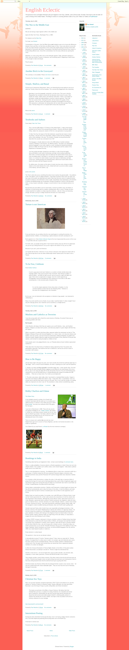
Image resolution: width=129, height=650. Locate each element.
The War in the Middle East (37, 25)
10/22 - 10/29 (84, 60)
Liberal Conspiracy (97, 48)
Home (51, 630)
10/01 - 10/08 (84, 71)
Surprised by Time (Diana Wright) (96, 75)
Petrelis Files (95, 85)
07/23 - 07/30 (84, 107)
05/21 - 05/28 (84, 220)
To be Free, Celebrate (34, 264)
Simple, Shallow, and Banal (37, 84)
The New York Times (97, 69)
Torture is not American (35, 204)
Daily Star (38, 38)
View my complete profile (91, 26)
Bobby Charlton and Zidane (37, 391)
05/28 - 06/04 (84, 217)
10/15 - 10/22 (84, 64)
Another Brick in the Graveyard (38, 71)
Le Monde (45, 426)
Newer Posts (30, 630)
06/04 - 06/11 (84, 213)
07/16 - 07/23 (84, 110)
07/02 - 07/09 (84, 199)
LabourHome (95, 40)
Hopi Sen (94, 45)
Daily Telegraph (96, 72)
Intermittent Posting (33, 613)
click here (48, 74)
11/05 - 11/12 (84, 53)
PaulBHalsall (93, 16)
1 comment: (47, 78)
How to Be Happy (33, 359)
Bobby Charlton (45, 410)
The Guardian (95, 67)
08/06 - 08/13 (84, 100)
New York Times (36, 123)
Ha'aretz (35, 41)
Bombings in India (33, 458)
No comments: (48, 65)
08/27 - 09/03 (84, 89)
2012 (82, 38)
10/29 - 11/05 (84, 57)
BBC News (95, 64)
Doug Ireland (95, 82)
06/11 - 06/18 (84, 210)
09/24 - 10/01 (84, 74)
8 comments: (48, 258)
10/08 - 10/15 (84, 67)
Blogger (72, 646)
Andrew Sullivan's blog (44, 239)
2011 (82, 40)
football (30, 404)
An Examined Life (96, 87)
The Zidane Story (29, 396)
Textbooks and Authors (35, 119)
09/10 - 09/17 (84, 82)
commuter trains (69, 462)
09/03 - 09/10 (84, 85)
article (33, 110)
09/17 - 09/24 (84, 78)
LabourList (94, 38)
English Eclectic (42, 10)
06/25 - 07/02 (84, 203)
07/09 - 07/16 (84, 114)
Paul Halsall (90, 24)
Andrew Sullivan (32, 267)
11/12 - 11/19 (84, 49)
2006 (82, 47)
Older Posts (72, 630)
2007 (82, 44)
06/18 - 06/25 (84, 206)
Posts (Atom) (54, 636)
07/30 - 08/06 (84, 103)
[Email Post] (54, 65)
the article (32, 171)
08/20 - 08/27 (84, 92)
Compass (94, 43)
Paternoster (95, 90)
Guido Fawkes (95, 54)
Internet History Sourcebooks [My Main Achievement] (97, 61)
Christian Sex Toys (33, 579)
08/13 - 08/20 (84, 96)
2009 (82, 42)
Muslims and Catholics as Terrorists (40, 314)
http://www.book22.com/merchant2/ (34, 604)
